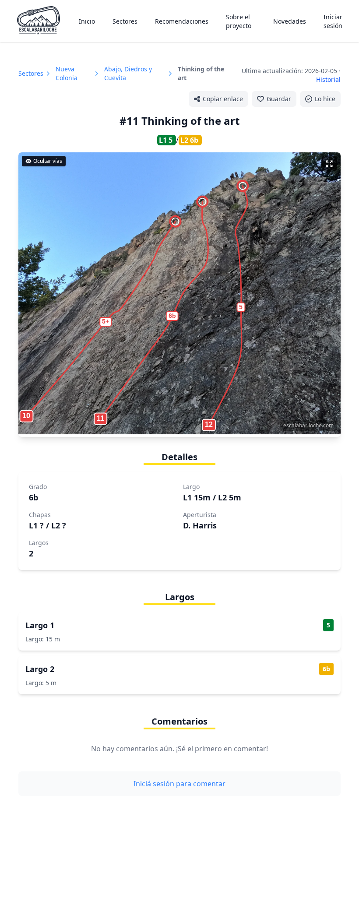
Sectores (125, 21)
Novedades (289, 21)
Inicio (87, 21)
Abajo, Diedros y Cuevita (128, 73)
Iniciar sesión (333, 21)
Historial (328, 79)
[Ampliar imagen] (329, 164)
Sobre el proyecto (238, 21)
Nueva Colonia (66, 73)
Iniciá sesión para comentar (179, 783)
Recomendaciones (181, 21)
